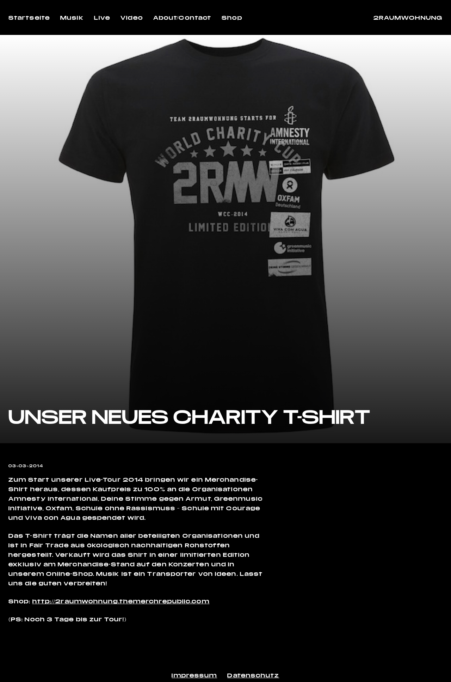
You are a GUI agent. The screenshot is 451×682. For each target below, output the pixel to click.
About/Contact (182, 17)
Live (102, 17)
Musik (72, 17)
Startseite (29, 17)
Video (132, 17)
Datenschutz (253, 675)
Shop (232, 17)
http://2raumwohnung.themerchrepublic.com (121, 601)
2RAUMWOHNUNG (408, 17)
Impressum (194, 675)
